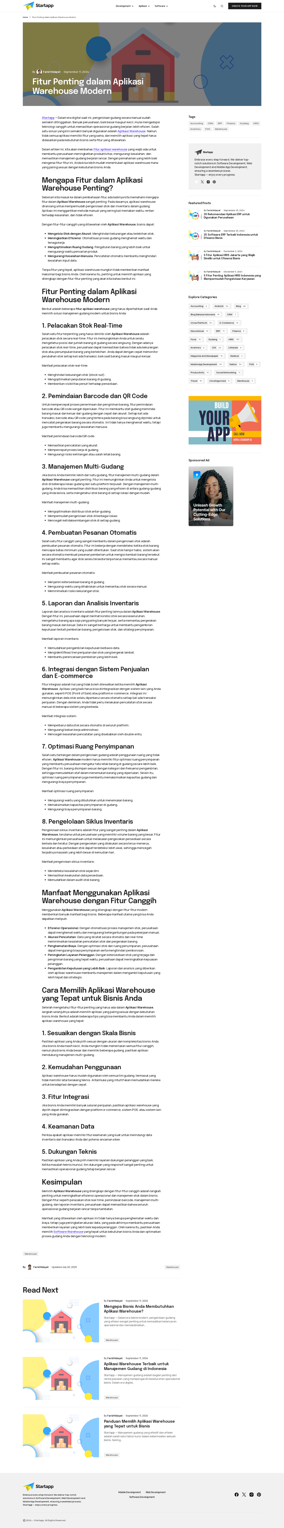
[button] (215, 6)
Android (221, 306)
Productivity (200, 372)
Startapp (48, 118)
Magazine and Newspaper (207, 355)
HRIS (256, 123)
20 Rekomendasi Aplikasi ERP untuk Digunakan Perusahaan (227, 216)
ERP (220, 123)
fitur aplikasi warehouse (110, 149)
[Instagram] (208, 182)
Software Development (142, 1497)
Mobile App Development (206, 364)
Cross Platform (201, 322)
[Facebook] (196, 182)
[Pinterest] (214, 182)
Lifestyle (235, 347)
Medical (236, 355)
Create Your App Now (245, 6)
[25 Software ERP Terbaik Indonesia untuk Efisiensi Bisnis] (195, 236)
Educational (199, 331)
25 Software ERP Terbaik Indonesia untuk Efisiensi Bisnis (231, 236)
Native (236, 364)
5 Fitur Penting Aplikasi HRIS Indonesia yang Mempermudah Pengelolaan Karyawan (232, 277)
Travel (196, 380)
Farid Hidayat (213, 210)
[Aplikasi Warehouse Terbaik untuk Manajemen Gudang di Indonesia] (61, 1378)
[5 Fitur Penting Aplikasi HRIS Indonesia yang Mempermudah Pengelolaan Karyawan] (195, 277)
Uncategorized (219, 380)
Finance (231, 123)
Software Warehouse (68, 1232)
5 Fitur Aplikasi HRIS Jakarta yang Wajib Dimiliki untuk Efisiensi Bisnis (229, 257)
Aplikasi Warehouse (132, 131)
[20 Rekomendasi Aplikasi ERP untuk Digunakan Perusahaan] (195, 215)
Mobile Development (129, 1492)
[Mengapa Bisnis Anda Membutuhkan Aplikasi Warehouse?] (61, 1320)
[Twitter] (202, 182)
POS (207, 129)
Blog (241, 306)
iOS (216, 347)
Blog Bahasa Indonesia (205, 314)
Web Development (156, 1492)
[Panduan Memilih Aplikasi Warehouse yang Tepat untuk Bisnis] (61, 1435)
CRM (210, 123)
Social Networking (228, 372)
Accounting (196, 123)
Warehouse (31, 1253)
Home (25, 17)
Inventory (195, 129)
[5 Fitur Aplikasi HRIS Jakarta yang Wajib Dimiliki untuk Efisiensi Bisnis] (195, 256)
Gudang (244, 123)
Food (196, 339)
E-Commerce (229, 322)
